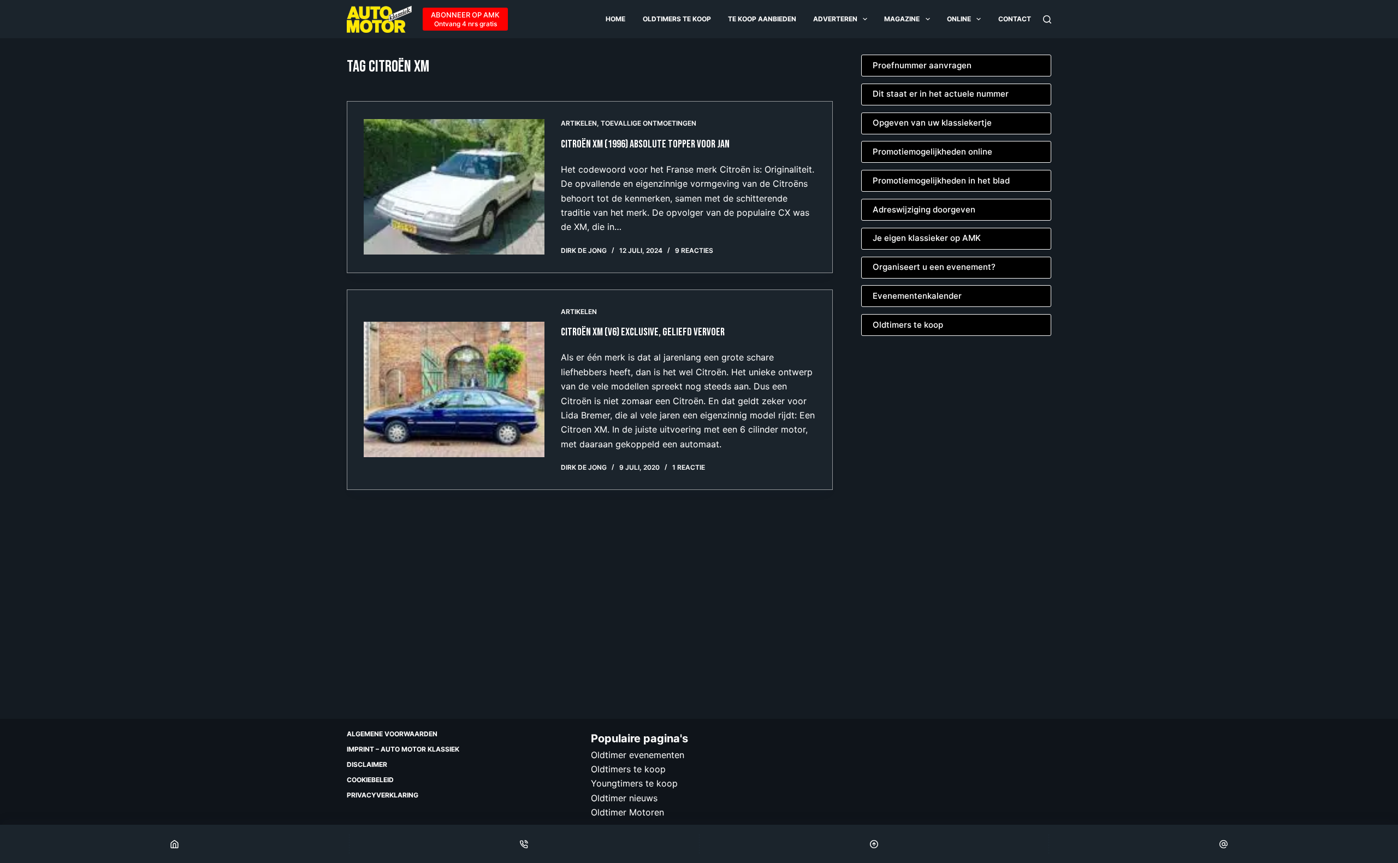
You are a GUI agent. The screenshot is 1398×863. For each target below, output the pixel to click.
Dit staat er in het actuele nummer (941, 93)
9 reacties (694, 250)
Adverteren (835, 19)
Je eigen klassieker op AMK (927, 238)
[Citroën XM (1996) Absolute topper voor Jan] (454, 187)
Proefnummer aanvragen (922, 65)
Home (615, 19)
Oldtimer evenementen (637, 754)
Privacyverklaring (382, 795)
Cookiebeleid (370, 780)
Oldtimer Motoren (627, 812)
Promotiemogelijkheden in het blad (941, 180)
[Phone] (524, 844)
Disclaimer (367, 764)
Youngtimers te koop (634, 783)
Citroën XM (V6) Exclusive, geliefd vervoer (643, 332)
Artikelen (579, 123)
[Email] (1223, 844)
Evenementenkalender (917, 296)
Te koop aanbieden (762, 19)
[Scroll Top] (874, 844)
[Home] (174, 844)
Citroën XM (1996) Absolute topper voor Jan (645, 144)
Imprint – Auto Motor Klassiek (403, 749)
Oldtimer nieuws (624, 798)
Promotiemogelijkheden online (932, 151)
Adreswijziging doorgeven (924, 209)
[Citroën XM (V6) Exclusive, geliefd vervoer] (454, 389)
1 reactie (688, 467)
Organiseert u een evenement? (934, 267)
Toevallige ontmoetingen (648, 123)
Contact (1014, 19)
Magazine (902, 19)
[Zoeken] (1047, 19)
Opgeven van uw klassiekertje (932, 122)
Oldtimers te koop (677, 19)
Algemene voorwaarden (392, 734)
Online (959, 19)
